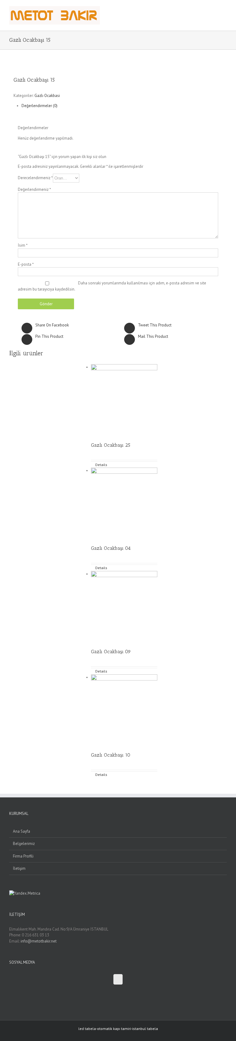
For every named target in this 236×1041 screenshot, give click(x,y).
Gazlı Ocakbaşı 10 (110, 755)
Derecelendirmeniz (35, 177)
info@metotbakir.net (39, 941)
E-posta (26, 264)
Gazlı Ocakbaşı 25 (110, 445)
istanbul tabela (145, 1028)
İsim (23, 245)
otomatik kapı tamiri (114, 1028)
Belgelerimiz (24, 843)
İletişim (19, 868)
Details (101, 464)
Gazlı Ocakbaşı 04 (111, 548)
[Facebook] (118, 979)
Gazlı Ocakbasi (47, 95)
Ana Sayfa (21, 831)
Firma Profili (23, 856)
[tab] (124, 106)
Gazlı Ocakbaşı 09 (111, 651)
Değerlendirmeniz (34, 189)
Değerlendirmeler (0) (39, 105)
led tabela (87, 1028)
